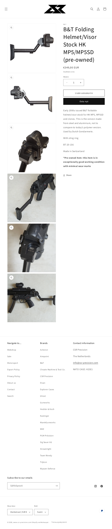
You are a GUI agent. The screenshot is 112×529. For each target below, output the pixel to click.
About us (11, 383)
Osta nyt (84, 101)
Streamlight (45, 449)
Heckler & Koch (47, 409)
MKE (42, 429)
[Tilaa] (56, 485)
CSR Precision (46, 376)
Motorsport (12, 363)
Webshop (11, 349)
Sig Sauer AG (46, 442)
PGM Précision (47, 435)
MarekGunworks (47, 422)
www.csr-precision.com (22, 522)
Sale (9, 356)
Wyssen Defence (47, 468)
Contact (11, 389)
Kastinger (44, 416)
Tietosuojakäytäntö (59, 522)
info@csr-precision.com (85, 362)
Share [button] (69, 175)
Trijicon (43, 462)
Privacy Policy (13, 376)
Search (10, 396)
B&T (42, 363)
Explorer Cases (47, 389)
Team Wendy (46, 455)
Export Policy (13, 369)
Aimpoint (44, 356)
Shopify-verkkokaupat (40, 522)
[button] (6, 9)
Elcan (42, 383)
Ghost (43, 396)
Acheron (44, 349)
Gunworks (45, 402)
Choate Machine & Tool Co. (52, 369)
